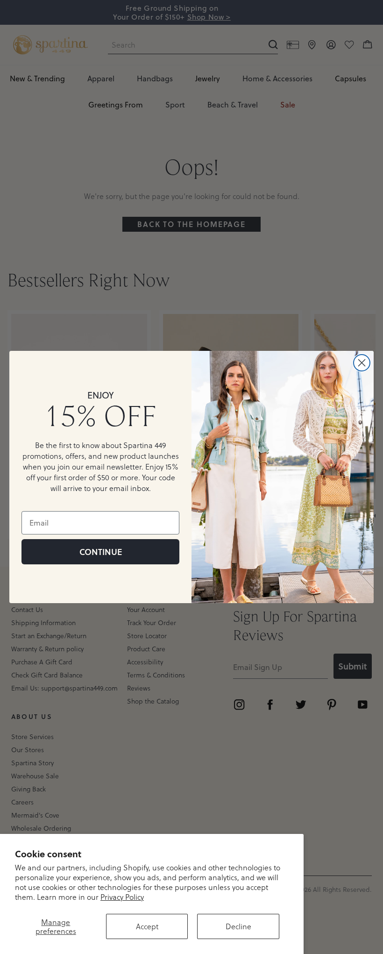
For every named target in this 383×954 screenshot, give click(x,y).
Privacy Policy (122, 896)
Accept (147, 926)
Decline (238, 926)
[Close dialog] (362, 363)
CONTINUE (100, 552)
